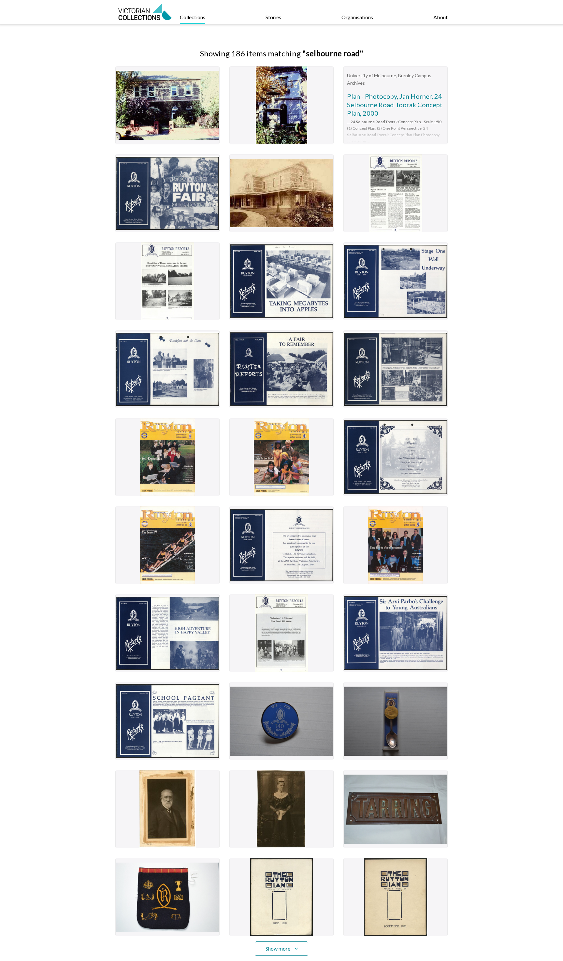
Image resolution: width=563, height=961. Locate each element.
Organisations (357, 17)
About (440, 17)
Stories (273, 17)
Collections (192, 17)
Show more (278, 948)
